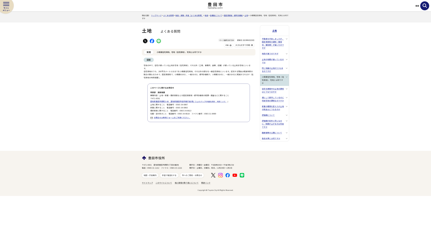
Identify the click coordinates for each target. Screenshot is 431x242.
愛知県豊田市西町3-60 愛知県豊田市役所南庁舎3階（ (188, 101)
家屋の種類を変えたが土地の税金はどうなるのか (273, 108)
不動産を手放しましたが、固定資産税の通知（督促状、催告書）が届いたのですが (273, 43)
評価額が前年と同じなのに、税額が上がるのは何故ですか (273, 123)
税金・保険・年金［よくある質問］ (189, 15)
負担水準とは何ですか (271, 138)
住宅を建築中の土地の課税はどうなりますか (273, 90)
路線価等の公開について (272, 132)
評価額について (268, 115)
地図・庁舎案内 (150, 175)
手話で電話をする (169, 175)
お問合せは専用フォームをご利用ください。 (172, 117)
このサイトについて (164, 182)
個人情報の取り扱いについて (187, 182)
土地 (246, 15)
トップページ (156, 15)
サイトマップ (147, 182)
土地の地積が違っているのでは (273, 61)
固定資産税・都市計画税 (233, 15)
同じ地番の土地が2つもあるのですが (272, 69)
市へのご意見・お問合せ (192, 175)
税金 (206, 15)
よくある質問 (168, 15)
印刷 (227, 45)
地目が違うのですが (270, 53)
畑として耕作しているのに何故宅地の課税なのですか (273, 99)
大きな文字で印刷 (242, 45)
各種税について (216, 15)
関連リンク (205, 182)
